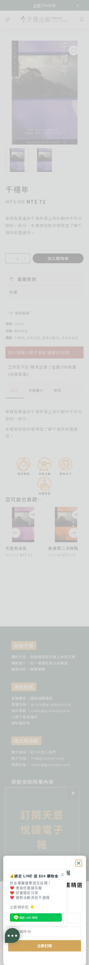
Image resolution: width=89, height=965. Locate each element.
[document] (44, 482)
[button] (78, 863)
